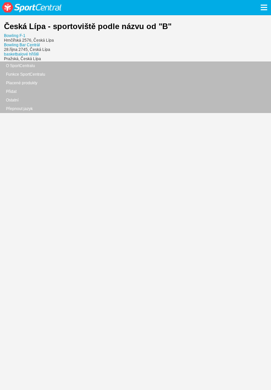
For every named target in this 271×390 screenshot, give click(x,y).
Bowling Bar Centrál (22, 45)
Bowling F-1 (14, 35)
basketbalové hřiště (21, 54)
